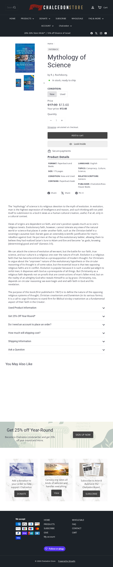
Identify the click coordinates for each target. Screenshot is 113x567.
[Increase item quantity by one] (62, 120)
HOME (12, 18)
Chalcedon (64, 25)
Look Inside (79, 143)
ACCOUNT (46, 25)
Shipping (52, 127)
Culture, (102, 168)
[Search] (14, 7)
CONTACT (76, 528)
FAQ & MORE (95, 18)
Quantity (52, 114)
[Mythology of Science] (13, 392)
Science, (82, 171)
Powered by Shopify (66, 561)
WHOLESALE (77, 18)
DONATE (43, 18)
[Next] (43, 83)
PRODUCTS (26, 18)
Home (50, 43)
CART (74, 532)
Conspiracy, (92, 168)
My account (49, 536)
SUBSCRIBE (61, 18)
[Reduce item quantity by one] (51, 120)
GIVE (46, 532)
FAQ (74, 524)
